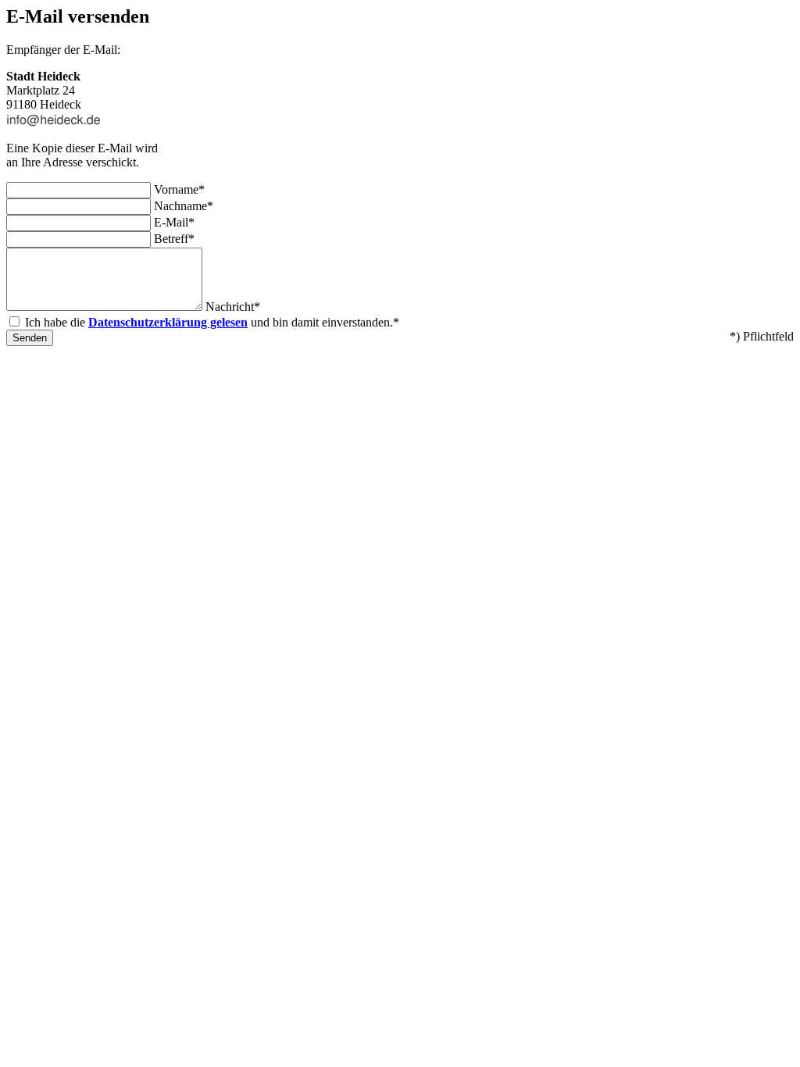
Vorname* (179, 189)
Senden (29, 338)
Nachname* (183, 205)
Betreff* (174, 238)
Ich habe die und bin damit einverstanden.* (212, 322)
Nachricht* (232, 306)
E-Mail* (174, 222)
